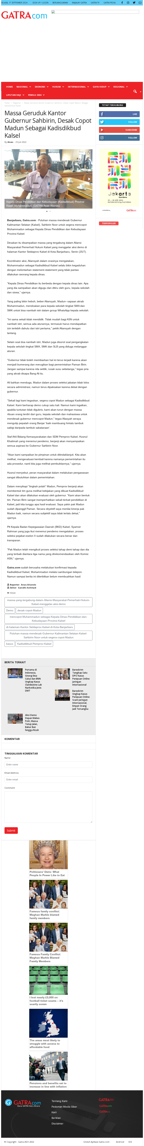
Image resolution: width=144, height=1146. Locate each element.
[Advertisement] (72, 53)
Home (9, 86)
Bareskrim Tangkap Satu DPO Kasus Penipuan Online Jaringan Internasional (81, 677)
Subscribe (131, 129)
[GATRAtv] (106, 1111)
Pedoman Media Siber (64, 1106)
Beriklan (56, 1117)
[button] (136, 91)
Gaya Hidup (99, 86)
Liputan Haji (13, 95)
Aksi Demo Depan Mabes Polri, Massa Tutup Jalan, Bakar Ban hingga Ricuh (32, 722)
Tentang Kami (59, 1101)
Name (7, 757)
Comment (9, 787)
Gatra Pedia (110, 2)
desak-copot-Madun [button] (29, 610)
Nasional (22, 86)
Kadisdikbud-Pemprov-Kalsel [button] (34, 643)
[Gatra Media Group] (106, 1099)
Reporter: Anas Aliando (22, 584)
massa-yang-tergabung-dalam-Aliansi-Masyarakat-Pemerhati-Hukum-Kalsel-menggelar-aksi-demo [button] (48, 602)
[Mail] (140, 2)
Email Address (11, 772)
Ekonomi (40, 86)
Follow (132, 122)
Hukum (56, 86)
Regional (118, 86)
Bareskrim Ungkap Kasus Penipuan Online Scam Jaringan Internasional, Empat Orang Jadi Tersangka (81, 699)
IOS (130, 1141)
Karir (54, 1112)
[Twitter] (134, 2)
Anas (10, 142)
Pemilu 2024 (34, 95)
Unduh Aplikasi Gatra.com (96, 1141)
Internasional (77, 86)
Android (120, 1141)
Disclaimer (57, 1123)
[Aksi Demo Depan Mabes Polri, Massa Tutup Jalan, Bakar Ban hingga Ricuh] (15, 719)
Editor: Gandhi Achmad (22, 587)
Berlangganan (60, 2)
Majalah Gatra (79, 2)
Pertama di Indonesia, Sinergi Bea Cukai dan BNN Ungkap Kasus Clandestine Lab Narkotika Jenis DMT (33, 680)
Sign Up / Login (40, 2)
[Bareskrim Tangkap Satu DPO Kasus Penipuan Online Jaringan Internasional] (62, 674)
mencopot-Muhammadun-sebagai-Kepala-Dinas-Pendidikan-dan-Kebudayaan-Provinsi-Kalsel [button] (48, 618)
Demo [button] (9, 610)
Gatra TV (95, 2)
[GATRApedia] (106, 1106)
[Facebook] (122, 2)
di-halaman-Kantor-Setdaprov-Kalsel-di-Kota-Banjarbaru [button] (39, 627)
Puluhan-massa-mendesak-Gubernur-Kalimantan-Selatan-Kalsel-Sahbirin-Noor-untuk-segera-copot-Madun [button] (48, 635)
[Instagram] (128, 2)
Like (135, 114)
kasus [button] (9, 643)
